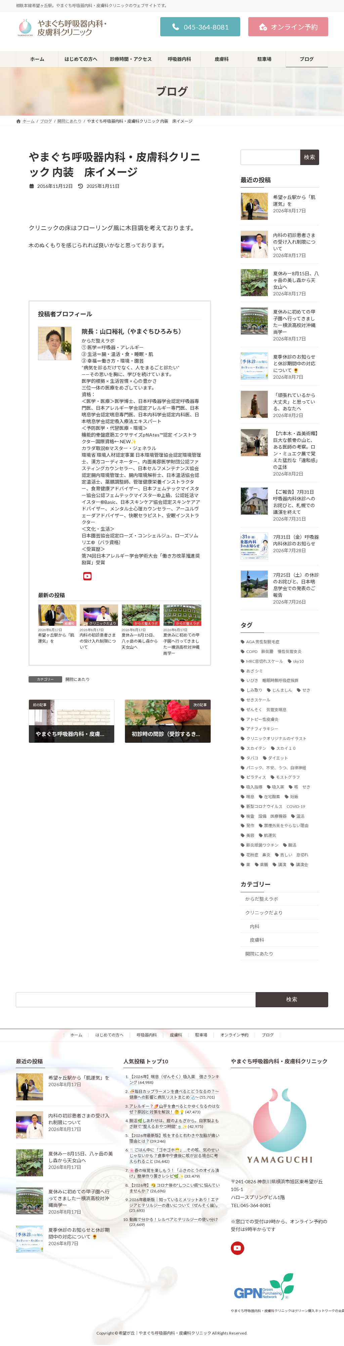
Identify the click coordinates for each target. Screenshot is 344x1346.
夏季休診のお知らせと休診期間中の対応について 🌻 (294, 363)
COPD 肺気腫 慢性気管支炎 (274, 651)
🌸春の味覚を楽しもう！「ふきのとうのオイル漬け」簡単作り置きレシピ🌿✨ (174, 1173)
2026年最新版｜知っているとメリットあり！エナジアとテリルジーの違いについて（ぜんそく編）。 (174, 1202)
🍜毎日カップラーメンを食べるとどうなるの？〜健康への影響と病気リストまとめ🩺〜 (174, 1094)
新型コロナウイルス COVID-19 (275, 806)
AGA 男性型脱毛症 (263, 641)
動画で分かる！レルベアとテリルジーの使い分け (173, 1219)
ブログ (268, 1034)
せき (306, 690)
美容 (250, 835)
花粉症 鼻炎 (258, 854)
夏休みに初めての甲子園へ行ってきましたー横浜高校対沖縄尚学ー (181, 644)
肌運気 (270, 835)
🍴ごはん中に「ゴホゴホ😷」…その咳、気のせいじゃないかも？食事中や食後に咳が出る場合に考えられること (174, 1156)
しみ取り (254, 690)
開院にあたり (78, 679)
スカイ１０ (286, 748)
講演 (282, 864)
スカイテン (256, 748)
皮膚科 (69, 623)
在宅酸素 (272, 796)
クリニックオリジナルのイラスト (276, 738)
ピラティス (256, 777)
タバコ (252, 758)
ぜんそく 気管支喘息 (266, 709)
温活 (300, 816)
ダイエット (278, 758)
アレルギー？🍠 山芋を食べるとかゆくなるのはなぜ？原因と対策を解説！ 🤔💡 (174, 1109)
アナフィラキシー (262, 728)
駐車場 (201, 1034)
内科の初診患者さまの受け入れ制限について (98, 641)
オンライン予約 (234, 1034)
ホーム (76, 1034)
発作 (250, 825)
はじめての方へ (109, 1034)
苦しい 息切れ (294, 854)
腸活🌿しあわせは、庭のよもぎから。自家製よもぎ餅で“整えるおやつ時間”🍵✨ (174, 1123)
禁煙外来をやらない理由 (286, 825)
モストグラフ (288, 777)
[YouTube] (87, 576)
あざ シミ (254, 671)
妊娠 (294, 796)
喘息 (250, 796)
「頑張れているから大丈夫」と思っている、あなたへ (294, 401)
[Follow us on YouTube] (237, 1248)
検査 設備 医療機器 (266, 816)
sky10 (298, 661)
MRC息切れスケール (264, 661)
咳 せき (302, 786)
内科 (254, 926)
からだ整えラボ (146, 623)
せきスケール (258, 699)
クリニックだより (102, 623)
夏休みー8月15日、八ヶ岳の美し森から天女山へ (140, 641)
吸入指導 (254, 786)
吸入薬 (278, 786)
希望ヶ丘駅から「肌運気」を (56, 638)
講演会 (302, 864)
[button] (200, 26)
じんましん (282, 690)
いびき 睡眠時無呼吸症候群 (272, 680)
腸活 (292, 845)
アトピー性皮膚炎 (262, 719)
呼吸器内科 (147, 1034)
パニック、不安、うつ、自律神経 (276, 767)
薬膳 (264, 864)
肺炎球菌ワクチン (262, 845)
